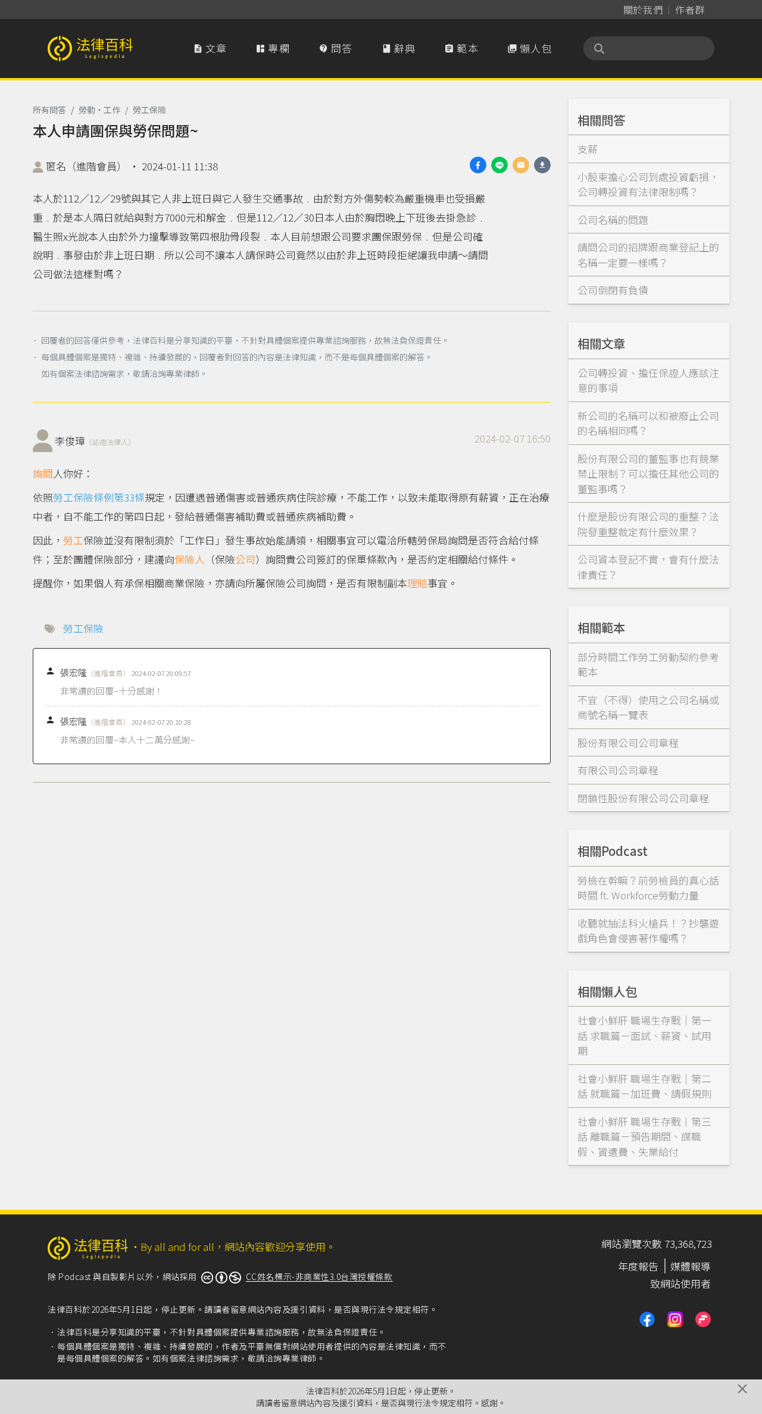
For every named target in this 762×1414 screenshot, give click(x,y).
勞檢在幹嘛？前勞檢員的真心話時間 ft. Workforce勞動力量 (648, 888)
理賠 (417, 582)
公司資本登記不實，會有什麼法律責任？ (648, 567)
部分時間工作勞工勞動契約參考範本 (648, 664)
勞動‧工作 (99, 110)
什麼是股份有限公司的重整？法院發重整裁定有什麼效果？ (648, 524)
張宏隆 (95, 672)
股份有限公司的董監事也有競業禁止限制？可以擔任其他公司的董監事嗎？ (648, 473)
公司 (245, 559)
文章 (210, 48)
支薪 (587, 148)
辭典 (399, 48)
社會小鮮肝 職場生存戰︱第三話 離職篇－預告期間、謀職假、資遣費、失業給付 (644, 1136)
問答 (335, 48)
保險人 (189, 559)
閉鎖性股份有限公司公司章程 (643, 797)
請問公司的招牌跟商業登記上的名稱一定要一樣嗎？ (648, 254)
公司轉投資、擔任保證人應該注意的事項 (648, 380)
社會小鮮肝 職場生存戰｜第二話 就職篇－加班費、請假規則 (644, 1086)
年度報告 (638, 1266)
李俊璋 (95, 440)
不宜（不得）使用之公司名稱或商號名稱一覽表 (648, 707)
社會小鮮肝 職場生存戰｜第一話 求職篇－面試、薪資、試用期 (644, 1035)
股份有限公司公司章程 (628, 742)
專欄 (272, 48)
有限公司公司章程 (617, 769)
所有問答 (49, 110)
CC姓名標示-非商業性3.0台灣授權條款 (319, 1276)
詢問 (43, 473)
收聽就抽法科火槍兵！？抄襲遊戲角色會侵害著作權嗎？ (648, 930)
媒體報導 (690, 1266)
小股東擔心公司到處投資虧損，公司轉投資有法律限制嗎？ (648, 184)
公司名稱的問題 (612, 219)
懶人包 (529, 48)
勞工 (73, 539)
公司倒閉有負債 (612, 289)
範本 (461, 48)
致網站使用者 (680, 1283)
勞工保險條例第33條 (99, 497)
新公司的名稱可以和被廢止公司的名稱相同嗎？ (648, 423)
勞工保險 (149, 110)
